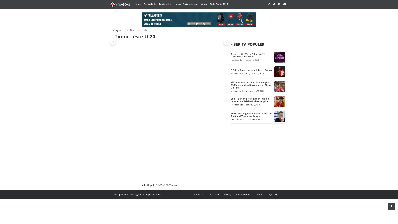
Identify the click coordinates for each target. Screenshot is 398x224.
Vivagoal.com (119, 30)
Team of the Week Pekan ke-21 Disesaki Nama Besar (248, 55)
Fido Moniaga (237, 104)
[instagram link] (269, 4)
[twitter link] (274, 4)
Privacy (227, 194)
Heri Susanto (236, 60)
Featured (164, 4)
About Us (199, 194)
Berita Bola (150, 4)
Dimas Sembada (238, 119)
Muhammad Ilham (239, 73)
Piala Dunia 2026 (219, 4)
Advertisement (243, 194)
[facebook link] (279, 4)
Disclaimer (213, 194)
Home (137, 4)
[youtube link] (284, 4)
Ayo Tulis (273, 194)
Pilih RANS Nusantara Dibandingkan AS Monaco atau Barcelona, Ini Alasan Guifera (251, 85)
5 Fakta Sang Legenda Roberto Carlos (251, 70)
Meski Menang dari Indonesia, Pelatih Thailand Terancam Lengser (251, 115)
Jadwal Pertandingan (186, 4)
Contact (260, 194)
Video (204, 4)
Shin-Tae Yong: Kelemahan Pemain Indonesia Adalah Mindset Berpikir (250, 100)
